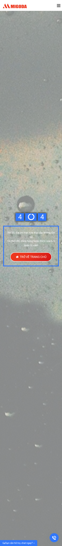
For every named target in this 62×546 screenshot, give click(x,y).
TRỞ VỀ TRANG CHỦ (32, 257)
